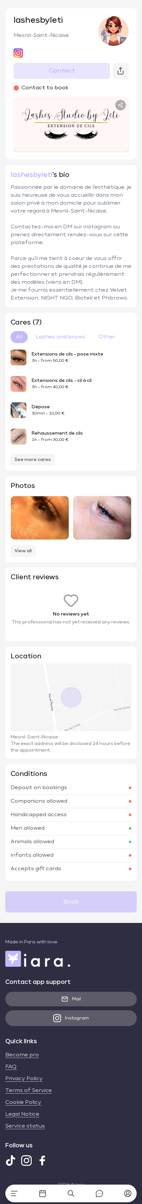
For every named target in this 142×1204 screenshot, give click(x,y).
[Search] (71, 1193)
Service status (25, 1126)
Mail (76, 999)
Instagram (77, 1018)
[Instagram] (26, 1160)
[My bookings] (42, 1193)
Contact (62, 71)
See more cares (33, 459)
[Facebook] (42, 1160)
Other (106, 337)
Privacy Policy (24, 1078)
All (19, 337)
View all (23, 551)
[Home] (14, 1193)
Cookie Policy (23, 1102)
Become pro (22, 1055)
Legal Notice (22, 1114)
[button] (127, 1193)
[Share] (120, 105)
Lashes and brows (60, 337)
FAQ (11, 1067)
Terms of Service (28, 1090)
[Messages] (99, 1193)
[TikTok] (10, 1160)
